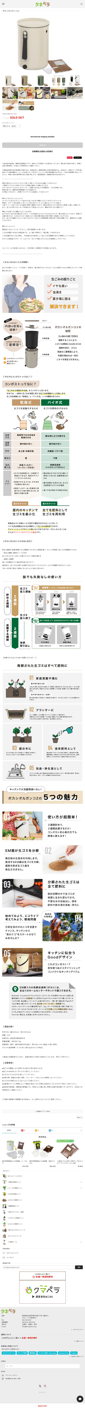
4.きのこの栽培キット (15, 1200)
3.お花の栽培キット (14, 1194)
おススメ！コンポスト (15, 1176)
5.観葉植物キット (13, 1206)
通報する (79, 1117)
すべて (9, 1130)
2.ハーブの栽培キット (15, 1188)
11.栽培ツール (12, 1242)
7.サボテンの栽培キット (16, 1218)
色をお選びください (8, 123)
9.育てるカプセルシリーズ (16, 1230)
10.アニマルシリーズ (14, 1236)
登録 (79, 1267)
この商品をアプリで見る (42, 1111)
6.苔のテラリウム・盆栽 (16, 1212)
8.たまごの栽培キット (15, 1224)
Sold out (42, 145)
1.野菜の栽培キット (14, 1182)
